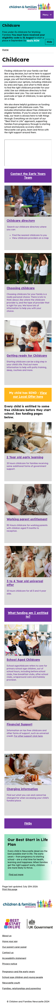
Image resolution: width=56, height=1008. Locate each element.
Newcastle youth (11, 982)
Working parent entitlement (27, 519)
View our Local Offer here (30, 394)
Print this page (9, 889)
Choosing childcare (21, 288)
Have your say (10, 941)
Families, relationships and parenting (21, 988)
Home (5, 49)
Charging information (22, 789)
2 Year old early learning (25, 457)
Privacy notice (9, 963)
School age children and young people (22, 977)
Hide (49, 41)
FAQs (28, 823)
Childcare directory (21, 220)
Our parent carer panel (14, 947)
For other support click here (28, 736)
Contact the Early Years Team (28, 175)
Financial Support (19, 724)
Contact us (7, 952)
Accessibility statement (14, 958)
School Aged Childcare (23, 659)
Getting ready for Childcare (27, 355)
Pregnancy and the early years (18, 971)
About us (6, 935)
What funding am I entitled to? (28, 614)
